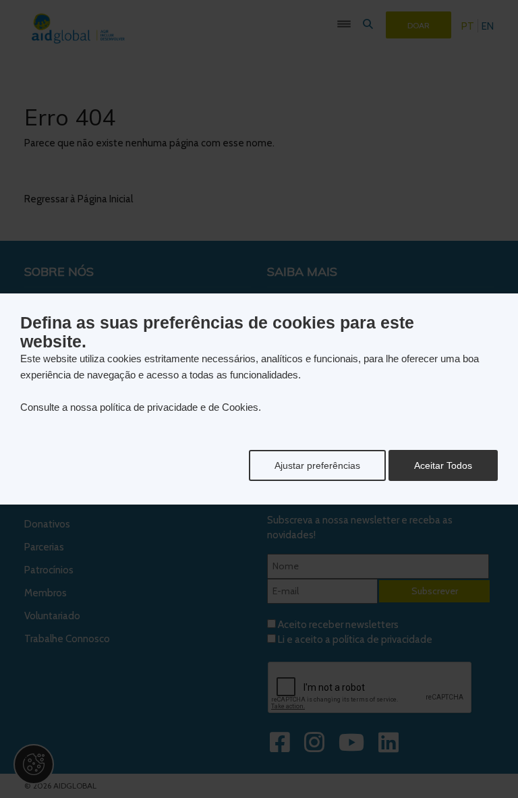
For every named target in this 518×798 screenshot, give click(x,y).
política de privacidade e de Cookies (179, 407)
